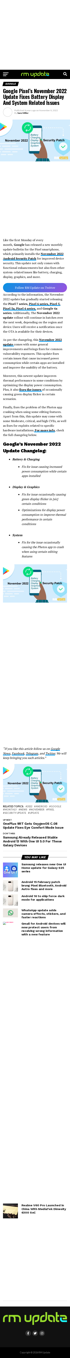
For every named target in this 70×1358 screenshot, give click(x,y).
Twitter (50, 753)
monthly (10, 809)
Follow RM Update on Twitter (35, 288)
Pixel (51, 809)
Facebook (18, 753)
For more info (44, 430)
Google (56, 806)
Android (41, 806)
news (23, 809)
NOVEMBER (37, 809)
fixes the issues (30, 389)
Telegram (32, 753)
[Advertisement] (35, 35)
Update (34, 813)
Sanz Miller (23, 113)
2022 (29, 806)
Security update (15, 813)
